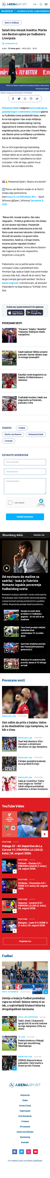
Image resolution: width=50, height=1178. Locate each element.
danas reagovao (10, 283)
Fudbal (22, 428)
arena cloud (25, 1105)
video (25, 1100)
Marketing (25, 1137)
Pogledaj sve (39, 535)
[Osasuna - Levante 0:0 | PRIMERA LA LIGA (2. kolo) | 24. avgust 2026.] (9, 905)
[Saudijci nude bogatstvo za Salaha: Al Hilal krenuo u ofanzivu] (9, 380)
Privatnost (25, 1126)
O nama (25, 1121)
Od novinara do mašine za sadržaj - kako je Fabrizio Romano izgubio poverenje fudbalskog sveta (21, 583)
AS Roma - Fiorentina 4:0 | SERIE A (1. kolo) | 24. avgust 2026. (33, 886)
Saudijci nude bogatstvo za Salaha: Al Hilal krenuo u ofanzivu (32, 377)
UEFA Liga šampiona (28, 1017)
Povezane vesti (12, 323)
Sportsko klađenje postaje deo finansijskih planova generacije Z (33, 647)
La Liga (21, 1037)
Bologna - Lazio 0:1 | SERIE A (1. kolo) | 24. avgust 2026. (32, 924)
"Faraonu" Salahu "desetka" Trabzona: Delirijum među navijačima (32, 332)
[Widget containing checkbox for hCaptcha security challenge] (26, 502)
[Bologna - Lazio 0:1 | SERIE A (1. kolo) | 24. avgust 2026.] (9, 925)
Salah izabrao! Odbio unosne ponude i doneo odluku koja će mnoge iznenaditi (32, 355)
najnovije (25, 1095)
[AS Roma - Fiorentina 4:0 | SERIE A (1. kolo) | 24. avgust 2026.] (9, 885)
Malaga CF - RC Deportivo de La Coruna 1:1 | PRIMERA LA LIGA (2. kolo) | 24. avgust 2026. (22, 849)
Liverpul (9, 441)
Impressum (25, 1111)
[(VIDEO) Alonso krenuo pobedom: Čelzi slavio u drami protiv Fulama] (9, 1063)
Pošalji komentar (25, 516)
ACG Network (25, 1116)
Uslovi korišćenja (25, 1132)
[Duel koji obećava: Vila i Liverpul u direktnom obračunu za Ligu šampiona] (9, 744)
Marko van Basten (13, 434)
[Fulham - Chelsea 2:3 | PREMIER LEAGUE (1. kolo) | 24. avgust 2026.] (9, 866)
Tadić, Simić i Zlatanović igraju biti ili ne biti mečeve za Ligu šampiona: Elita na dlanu (32, 1025)
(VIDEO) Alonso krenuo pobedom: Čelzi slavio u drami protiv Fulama (30, 1063)
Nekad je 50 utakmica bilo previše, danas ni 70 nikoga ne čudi (33, 662)
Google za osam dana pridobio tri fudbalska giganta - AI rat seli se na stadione (32, 615)
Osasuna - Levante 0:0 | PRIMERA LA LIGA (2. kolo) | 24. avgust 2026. (32, 906)
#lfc (34, 196)
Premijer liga (9, 716)
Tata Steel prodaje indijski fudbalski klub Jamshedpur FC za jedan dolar (33, 631)
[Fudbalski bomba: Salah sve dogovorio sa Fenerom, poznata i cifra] (9, 403)
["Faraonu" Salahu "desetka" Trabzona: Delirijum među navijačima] (9, 335)
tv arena (13, 1161)
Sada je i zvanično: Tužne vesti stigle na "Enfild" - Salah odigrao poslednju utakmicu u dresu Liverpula (32, 785)
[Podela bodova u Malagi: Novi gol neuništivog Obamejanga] (9, 1043)
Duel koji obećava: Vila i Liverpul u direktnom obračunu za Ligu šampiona (32, 744)
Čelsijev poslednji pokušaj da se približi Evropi (31, 762)
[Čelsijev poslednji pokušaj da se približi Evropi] (9, 763)
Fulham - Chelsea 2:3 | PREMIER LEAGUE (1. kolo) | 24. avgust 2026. (32, 866)
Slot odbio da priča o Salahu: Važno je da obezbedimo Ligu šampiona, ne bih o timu (25, 726)
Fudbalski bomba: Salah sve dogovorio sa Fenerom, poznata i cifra (32, 400)
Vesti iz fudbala (12, 22)
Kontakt (25, 1142)
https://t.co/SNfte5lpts (18, 196)
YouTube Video (13, 806)
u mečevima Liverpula (29, 111)
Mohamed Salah (10, 108)
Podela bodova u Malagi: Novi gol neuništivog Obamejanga (31, 1043)
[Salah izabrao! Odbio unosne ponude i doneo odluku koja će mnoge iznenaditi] (9, 358)
